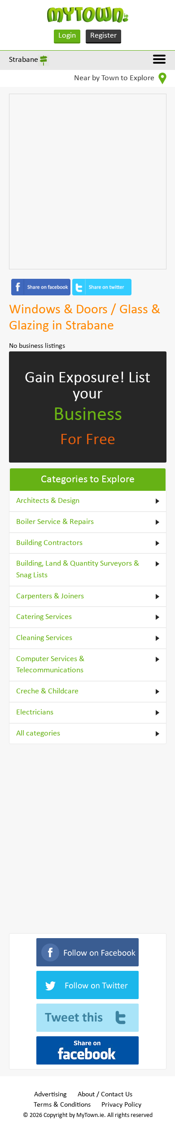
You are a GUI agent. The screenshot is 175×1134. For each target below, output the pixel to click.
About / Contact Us (105, 1094)
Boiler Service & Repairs (55, 522)
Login (67, 35)
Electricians (34, 712)
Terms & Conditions (62, 1104)
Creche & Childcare (47, 691)
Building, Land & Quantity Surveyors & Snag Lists (77, 569)
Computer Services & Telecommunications (50, 665)
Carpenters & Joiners (50, 596)
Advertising (50, 1094)
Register (103, 35)
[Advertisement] (87, 181)
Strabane (23, 60)
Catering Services (44, 617)
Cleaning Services (44, 638)
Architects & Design (47, 501)
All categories (38, 733)
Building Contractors (49, 543)
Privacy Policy (121, 1104)
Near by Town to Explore (115, 78)
